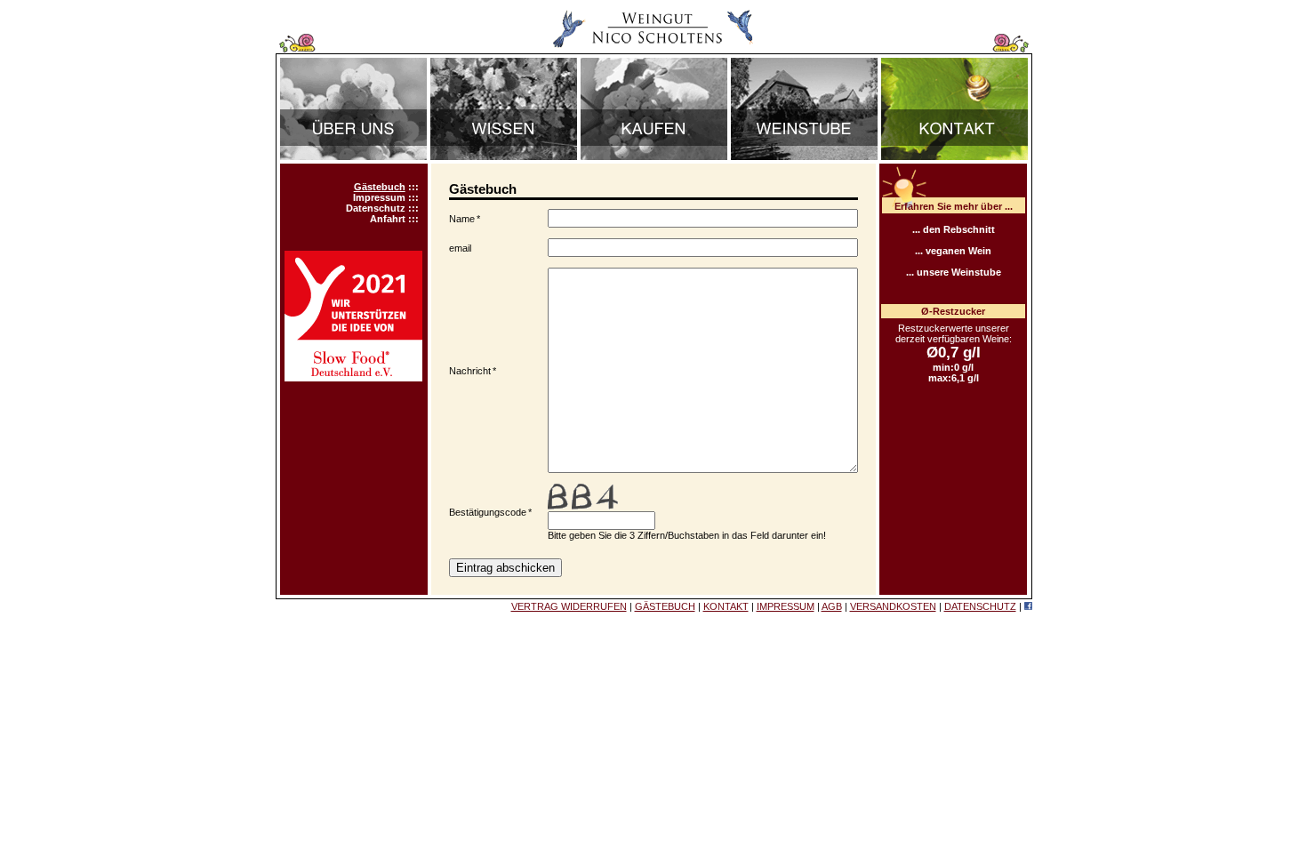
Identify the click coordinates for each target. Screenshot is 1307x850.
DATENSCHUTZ (980, 606)
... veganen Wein (953, 250)
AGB (832, 606)
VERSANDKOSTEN (893, 606)
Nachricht (470, 370)
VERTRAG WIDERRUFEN (569, 606)
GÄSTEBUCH (665, 606)
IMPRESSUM (785, 606)
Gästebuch (379, 186)
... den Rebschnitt (953, 229)
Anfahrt (387, 218)
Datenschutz (375, 208)
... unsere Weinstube (953, 272)
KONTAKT (726, 606)
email (460, 248)
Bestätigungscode (487, 512)
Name (462, 218)
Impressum (379, 197)
